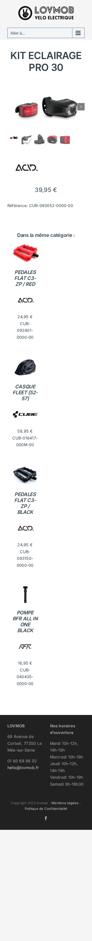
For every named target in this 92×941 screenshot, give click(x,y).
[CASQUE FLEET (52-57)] (25, 359)
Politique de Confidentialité (46, 809)
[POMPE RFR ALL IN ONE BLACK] (25, 587)
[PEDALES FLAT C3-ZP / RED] (25, 244)
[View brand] (25, 152)
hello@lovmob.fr (23, 767)
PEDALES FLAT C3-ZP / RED (25, 278)
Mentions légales (65, 803)
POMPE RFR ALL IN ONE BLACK (25, 621)
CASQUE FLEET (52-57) (25, 392)
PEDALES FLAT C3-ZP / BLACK (25, 503)
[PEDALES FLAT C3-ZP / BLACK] (25, 466)
